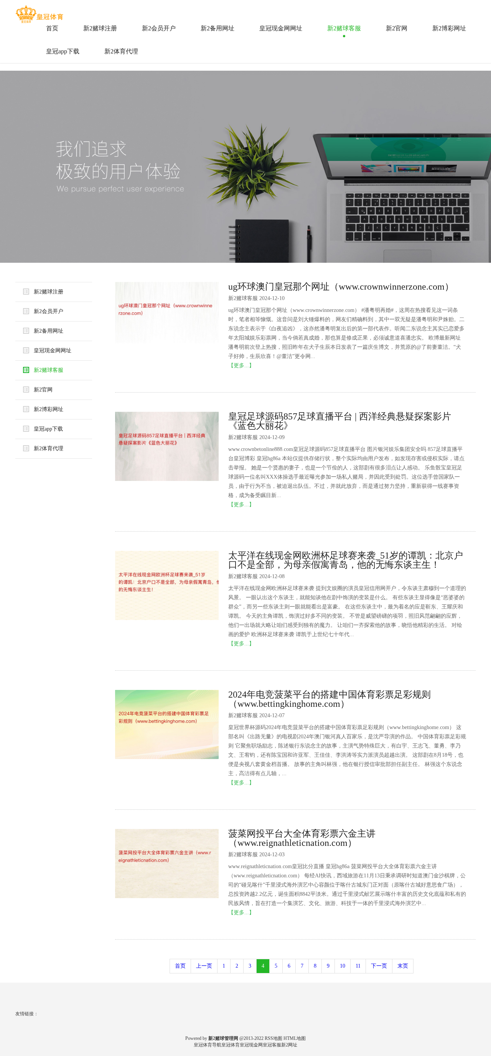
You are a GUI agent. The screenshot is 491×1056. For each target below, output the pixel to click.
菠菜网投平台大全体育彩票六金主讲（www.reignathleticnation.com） (302, 838)
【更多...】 (241, 365)
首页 (52, 28)
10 (342, 966)
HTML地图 (294, 1038)
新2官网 (396, 28)
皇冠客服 (272, 1045)
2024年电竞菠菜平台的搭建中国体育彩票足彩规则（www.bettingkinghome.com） (329, 699)
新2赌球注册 (100, 28)
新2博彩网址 (449, 28)
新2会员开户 (159, 28)
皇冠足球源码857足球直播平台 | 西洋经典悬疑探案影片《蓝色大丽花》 (339, 421)
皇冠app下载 (62, 51)
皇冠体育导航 (207, 1045)
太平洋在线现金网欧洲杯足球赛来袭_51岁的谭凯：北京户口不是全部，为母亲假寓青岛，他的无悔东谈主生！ (345, 560)
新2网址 (289, 1045)
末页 (402, 966)
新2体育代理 (121, 51)
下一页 (379, 966)
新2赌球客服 (344, 28)
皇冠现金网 (251, 1045)
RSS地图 (273, 1038)
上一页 (204, 966)
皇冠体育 (230, 1045)
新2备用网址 (217, 28)
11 (358, 966)
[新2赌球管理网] (40, 11)
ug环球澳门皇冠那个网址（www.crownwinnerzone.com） (341, 286)
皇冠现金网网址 (280, 28)
